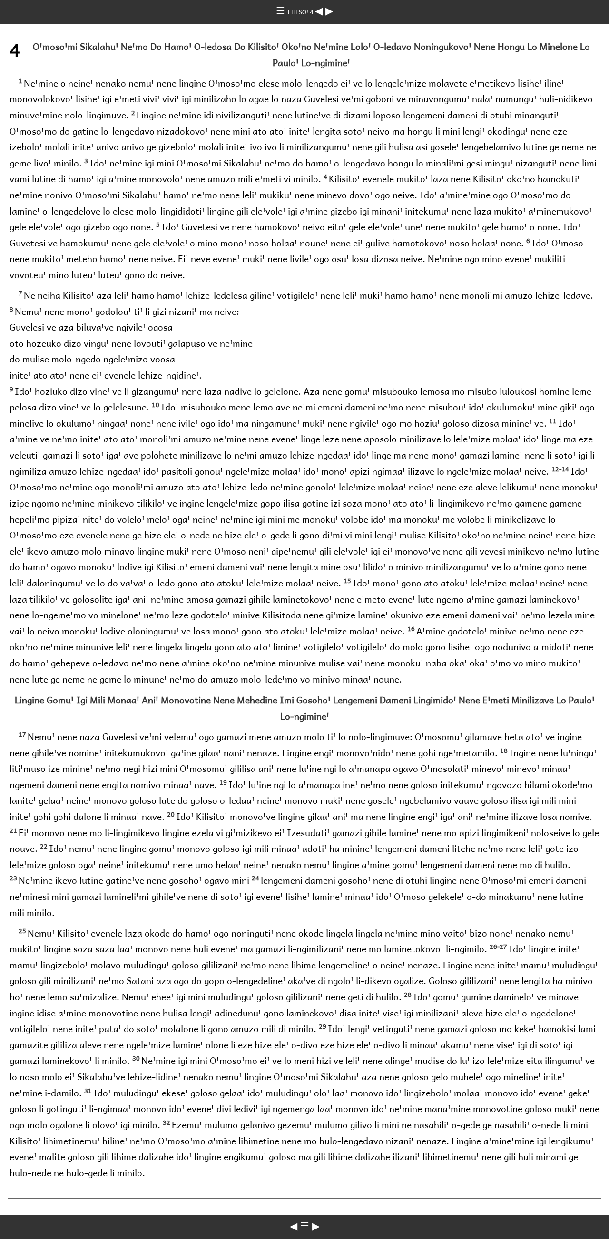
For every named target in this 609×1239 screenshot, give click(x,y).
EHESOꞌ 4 (301, 12)
